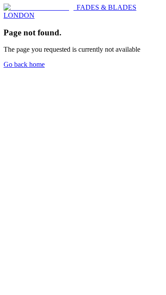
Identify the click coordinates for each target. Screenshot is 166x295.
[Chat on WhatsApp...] (11, 80)
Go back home (24, 64)
